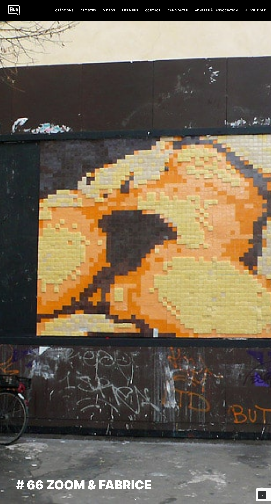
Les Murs (130, 10)
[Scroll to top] (262, 495)
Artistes (88, 10)
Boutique (258, 10)
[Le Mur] (14, 10)
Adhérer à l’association (216, 10)
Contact (153, 10)
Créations (64, 10)
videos (109, 10)
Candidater (178, 10)
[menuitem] (64, 10)
